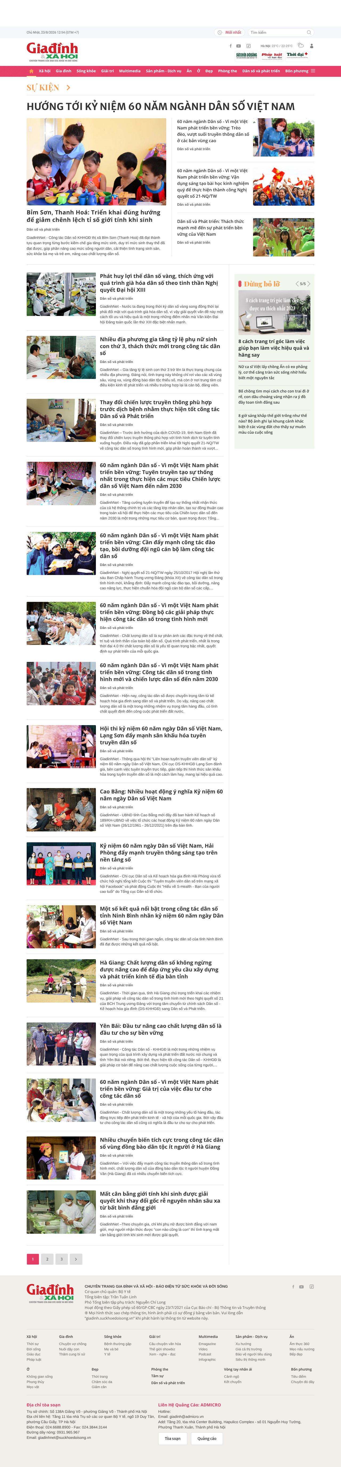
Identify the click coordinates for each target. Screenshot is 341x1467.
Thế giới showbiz (162, 1349)
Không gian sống (40, 1377)
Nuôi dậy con (69, 1349)
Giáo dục (33, 1354)
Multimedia (130, 71)
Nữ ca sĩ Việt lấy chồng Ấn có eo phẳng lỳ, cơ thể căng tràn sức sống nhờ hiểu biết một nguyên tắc (272, 372)
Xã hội (45, 71)
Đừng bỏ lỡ (262, 283)
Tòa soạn (173, 1438)
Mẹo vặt (33, 1387)
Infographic (207, 1360)
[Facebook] (231, 46)
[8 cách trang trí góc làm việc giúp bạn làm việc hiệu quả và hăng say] (274, 312)
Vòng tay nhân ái (238, 1369)
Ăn (189, 71)
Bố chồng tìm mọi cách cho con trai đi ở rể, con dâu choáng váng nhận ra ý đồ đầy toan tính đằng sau (273, 396)
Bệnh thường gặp (117, 1344)
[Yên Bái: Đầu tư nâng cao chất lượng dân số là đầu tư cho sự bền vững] (61, 1044)
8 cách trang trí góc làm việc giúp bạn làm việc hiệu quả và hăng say (273, 348)
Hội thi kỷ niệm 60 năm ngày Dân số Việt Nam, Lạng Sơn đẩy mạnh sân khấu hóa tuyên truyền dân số (161, 735)
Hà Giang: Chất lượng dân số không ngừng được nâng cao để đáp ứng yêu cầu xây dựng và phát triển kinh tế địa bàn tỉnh (159, 969)
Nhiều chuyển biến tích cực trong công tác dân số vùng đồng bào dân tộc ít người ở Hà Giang (161, 1143)
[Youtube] (238, 46)
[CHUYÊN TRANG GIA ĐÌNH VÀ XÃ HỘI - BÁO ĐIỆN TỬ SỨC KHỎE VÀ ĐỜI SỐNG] (52, 52)
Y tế (107, 1354)
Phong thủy (35, 1382)
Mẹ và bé (111, 1349)
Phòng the (227, 71)
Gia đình (63, 71)
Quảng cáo (207, 1438)
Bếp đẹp (296, 1354)
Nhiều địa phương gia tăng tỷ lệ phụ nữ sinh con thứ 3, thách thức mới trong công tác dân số (160, 346)
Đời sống (34, 1349)
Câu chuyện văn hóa (165, 1344)
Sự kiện (44, 87)
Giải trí (107, 71)
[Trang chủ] (31, 71)
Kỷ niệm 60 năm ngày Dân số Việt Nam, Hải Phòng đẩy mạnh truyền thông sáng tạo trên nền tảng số (159, 852)
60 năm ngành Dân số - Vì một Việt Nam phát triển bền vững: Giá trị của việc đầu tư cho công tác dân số (159, 1089)
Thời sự (33, 1344)
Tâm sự (157, 1376)
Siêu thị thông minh (250, 1360)
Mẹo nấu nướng (302, 1349)
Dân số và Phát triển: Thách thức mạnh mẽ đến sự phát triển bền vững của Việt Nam (210, 227)
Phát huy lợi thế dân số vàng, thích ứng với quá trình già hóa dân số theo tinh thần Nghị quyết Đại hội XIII (159, 283)
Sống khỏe (86, 71)
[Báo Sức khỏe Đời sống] (246, 55)
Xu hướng (243, 1344)
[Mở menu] (313, 71)
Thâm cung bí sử (72, 1354)
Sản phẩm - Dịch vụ (163, 71)
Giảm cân (99, 1387)
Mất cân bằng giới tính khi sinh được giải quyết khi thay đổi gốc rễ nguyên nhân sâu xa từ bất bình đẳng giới (160, 1200)
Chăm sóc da (102, 1382)
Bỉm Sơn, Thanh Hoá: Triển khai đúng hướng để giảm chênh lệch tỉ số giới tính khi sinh (93, 216)
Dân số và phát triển (261, 71)
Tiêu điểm (298, 1377)
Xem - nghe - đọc (162, 1354)
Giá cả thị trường (249, 1349)
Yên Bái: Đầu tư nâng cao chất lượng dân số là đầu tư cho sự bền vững (161, 1029)
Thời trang (100, 1377)
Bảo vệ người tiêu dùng (254, 1354)
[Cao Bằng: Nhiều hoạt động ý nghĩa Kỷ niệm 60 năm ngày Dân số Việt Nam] (61, 809)
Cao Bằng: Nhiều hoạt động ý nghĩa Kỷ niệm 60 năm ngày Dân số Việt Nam (161, 795)
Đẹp (209, 71)
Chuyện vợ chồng (72, 1344)
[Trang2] (76, 1259)
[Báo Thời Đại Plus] (297, 55)
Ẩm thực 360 (299, 1344)
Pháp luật (34, 1360)
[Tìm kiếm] (309, 32)
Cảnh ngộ (231, 1377)
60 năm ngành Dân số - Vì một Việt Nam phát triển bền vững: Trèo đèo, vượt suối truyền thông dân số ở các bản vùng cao (213, 131)
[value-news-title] (96, 161)
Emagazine (207, 1344)
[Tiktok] (248, 46)
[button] (297, 283)
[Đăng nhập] (311, 46)
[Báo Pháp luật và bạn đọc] (272, 56)
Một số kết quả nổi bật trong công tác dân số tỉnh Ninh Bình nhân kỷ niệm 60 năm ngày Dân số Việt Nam (162, 915)
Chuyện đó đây (302, 1382)
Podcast (205, 1354)
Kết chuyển (232, 1382)
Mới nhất (233, 32)
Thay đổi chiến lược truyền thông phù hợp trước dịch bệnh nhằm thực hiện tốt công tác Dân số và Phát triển (160, 409)
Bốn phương (296, 71)
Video (203, 1349)
